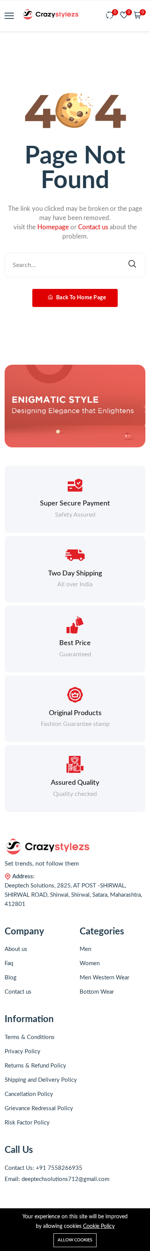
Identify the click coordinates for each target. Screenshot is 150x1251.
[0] (110, 15)
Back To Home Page (80, 297)
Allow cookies (75, 1240)
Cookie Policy (99, 1226)
